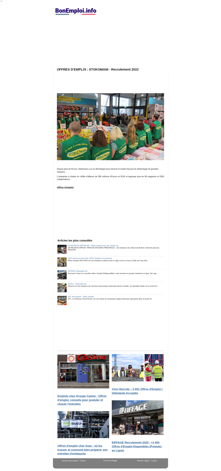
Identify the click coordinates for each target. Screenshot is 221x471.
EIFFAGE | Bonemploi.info (77, 271)
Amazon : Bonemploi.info (77, 284)
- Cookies (82, 461)
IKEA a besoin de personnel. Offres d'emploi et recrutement (90, 258)
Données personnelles (70, 461)
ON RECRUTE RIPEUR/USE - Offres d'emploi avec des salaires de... (94, 246)
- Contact (153, 461)
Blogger (114, 461)
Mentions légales (143, 461)
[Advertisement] (110, 41)
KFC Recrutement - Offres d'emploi (81, 297)
